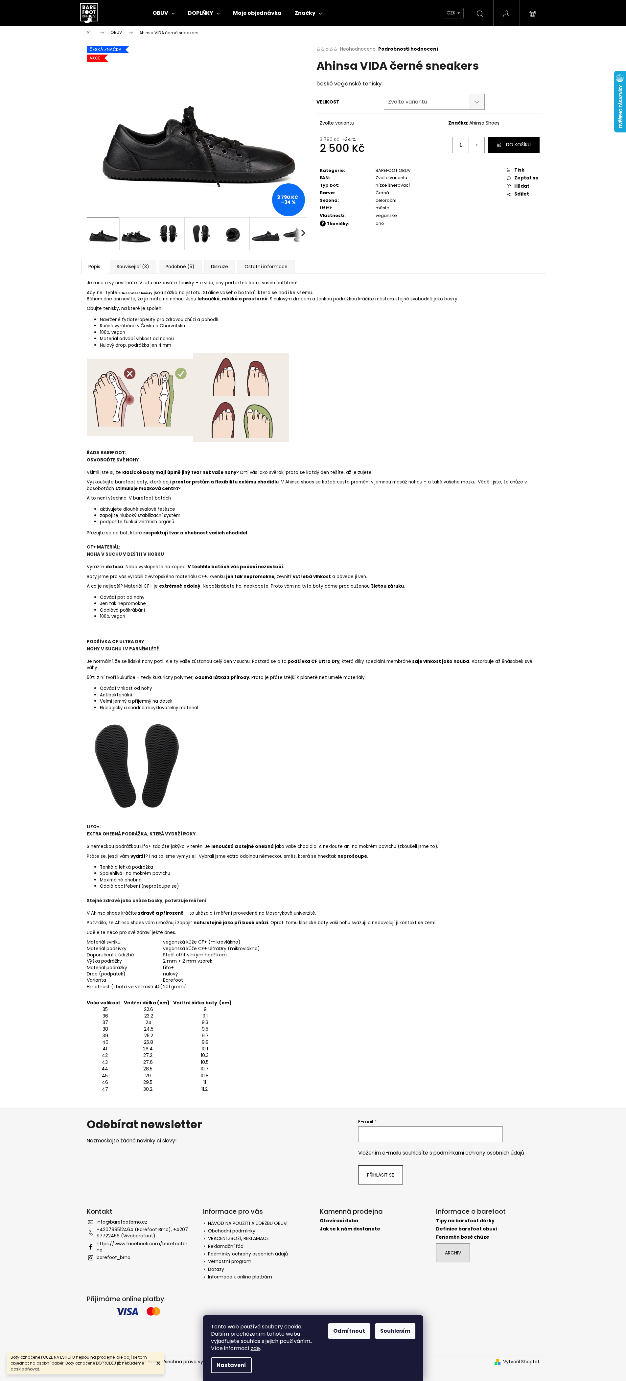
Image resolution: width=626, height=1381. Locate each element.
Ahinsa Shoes (484, 123)
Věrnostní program (229, 1261)
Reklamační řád (225, 1246)
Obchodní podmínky (231, 1231)
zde (255, 1348)
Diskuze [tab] (219, 266)
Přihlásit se (380, 1175)
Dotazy (216, 1269)
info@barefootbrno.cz (122, 1222)
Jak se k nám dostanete (350, 1229)
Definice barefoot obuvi (466, 1229)
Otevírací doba (339, 1220)
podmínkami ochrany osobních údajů (478, 1152)
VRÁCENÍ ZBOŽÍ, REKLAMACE (238, 1238)
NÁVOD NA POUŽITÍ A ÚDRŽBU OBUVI (248, 1223)
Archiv (453, 1253)
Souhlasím (395, 1331)
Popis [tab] (94, 266)
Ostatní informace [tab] (266, 266)
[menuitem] (163, 13)
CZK (452, 13)
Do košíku (518, 144)
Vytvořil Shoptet (521, 1362)
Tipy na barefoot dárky (465, 1220)
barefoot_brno (113, 1257)
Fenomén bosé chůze (462, 1237)
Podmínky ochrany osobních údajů (248, 1254)
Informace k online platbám (240, 1277)
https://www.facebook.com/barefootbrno (142, 1246)
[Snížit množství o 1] (445, 145)
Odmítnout (349, 1331)
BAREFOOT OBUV (393, 170)
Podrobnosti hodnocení (408, 49)
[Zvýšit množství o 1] (476, 145)
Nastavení (231, 1365)
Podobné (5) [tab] (180, 266)
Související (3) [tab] (133, 266)
